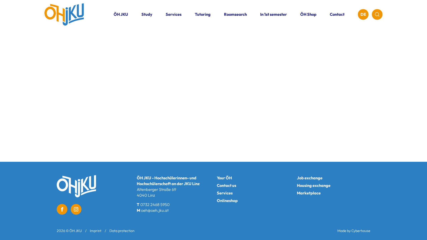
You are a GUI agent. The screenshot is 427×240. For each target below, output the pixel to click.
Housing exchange (313, 185)
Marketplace (309, 193)
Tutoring (203, 14)
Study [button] (146, 14)
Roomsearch (235, 14)
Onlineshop (227, 200)
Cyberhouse (360, 230)
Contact (337, 14)
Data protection (122, 230)
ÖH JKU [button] (121, 14)
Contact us (226, 185)
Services (225, 193)
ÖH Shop (308, 14)
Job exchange (309, 177)
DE (363, 14)
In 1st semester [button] (273, 14)
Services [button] (173, 14)
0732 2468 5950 (155, 204)
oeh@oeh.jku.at (155, 210)
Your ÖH (224, 177)
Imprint (95, 230)
